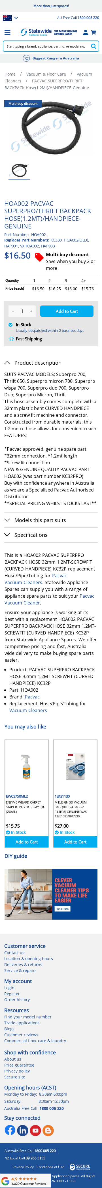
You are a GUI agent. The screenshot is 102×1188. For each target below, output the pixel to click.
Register (12, 993)
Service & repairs (20, 970)
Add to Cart (27, 842)
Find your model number (28, 1017)
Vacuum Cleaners (23, 582)
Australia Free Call (30, 1151)
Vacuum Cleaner (22, 603)
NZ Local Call (25, 1158)
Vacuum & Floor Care (46, 74)
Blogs (9, 1028)
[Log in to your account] (85, 32)
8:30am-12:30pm (54, 1101)
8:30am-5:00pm (53, 1094)
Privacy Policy (23, 1167)
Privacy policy (17, 1071)
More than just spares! (51, 5)
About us (12, 1059)
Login (9, 987)
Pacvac (59, 575)
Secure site (14, 1077)
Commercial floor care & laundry (35, 1040)
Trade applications (22, 1022)
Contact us (14, 952)
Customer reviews (21, 1034)
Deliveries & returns (23, 964)
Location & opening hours (28, 958)
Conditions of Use (50, 1167)
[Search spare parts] (93, 46)
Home (10, 74)
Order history (17, 999)
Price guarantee (19, 1065)
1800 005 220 (51, 1108)
